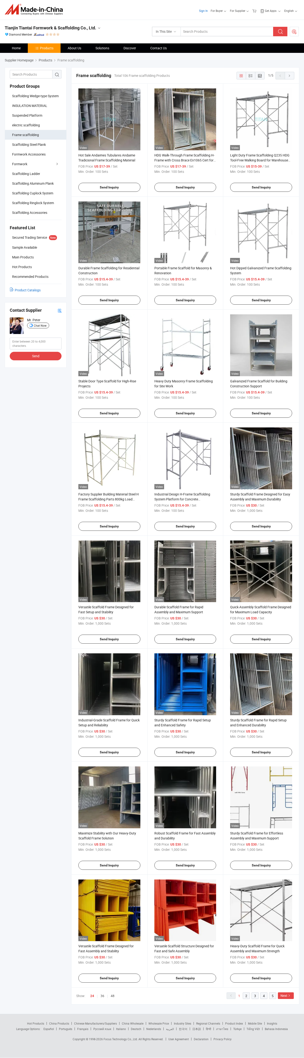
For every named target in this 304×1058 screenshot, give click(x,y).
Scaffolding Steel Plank (29, 144)
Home (16, 48)
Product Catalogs (28, 290)
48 (112, 996)
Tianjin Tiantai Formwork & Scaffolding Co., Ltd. (50, 27)
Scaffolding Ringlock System (33, 203)
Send (35, 356)
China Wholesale (132, 1023)
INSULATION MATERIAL (29, 105)
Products (46, 48)
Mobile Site (255, 1023)
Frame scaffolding (25, 135)
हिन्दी (208, 1029)
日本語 (196, 1029)
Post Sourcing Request (294, 31)
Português (65, 1029)
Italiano (121, 1029)
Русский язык (102, 1029)
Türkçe (237, 1029)
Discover (130, 48)
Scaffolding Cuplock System (32, 193)
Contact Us (158, 48)
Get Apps (270, 11)
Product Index (234, 1023)
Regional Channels (208, 1023)
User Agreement (178, 1039)
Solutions (102, 48)
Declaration (201, 1039)
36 (102, 996)
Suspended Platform (27, 115)
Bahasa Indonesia (276, 1029)
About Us (74, 48)
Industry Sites (182, 1023)
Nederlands (153, 1029)
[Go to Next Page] (289, 75)
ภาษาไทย (222, 1029)
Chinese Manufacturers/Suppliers (95, 1023)
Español (48, 1029)
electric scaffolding (26, 125)
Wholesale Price (158, 1023)
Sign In (203, 11)
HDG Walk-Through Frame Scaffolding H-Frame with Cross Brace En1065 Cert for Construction (184, 160)
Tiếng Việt (253, 1029)
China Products (59, 1023)
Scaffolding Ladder (26, 173)
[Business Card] (60, 310)
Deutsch (136, 1029)
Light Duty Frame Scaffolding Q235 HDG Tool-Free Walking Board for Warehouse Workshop (260, 160)
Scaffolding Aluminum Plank (33, 183)
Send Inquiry (109, 187)
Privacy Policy (223, 1039)
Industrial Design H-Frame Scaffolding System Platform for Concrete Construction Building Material (182, 499)
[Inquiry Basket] (254, 11)
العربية (170, 1029)
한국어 (183, 1029)
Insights (272, 1023)
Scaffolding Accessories (29, 212)
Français (82, 1029)
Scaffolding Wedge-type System (35, 96)
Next (283, 995)
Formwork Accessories (29, 154)
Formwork (19, 164)
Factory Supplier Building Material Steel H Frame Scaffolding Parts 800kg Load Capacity (108, 499)
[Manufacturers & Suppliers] (35, 9)
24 (92, 996)
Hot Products (35, 1023)
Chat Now (40, 325)
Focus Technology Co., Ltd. (121, 1039)
